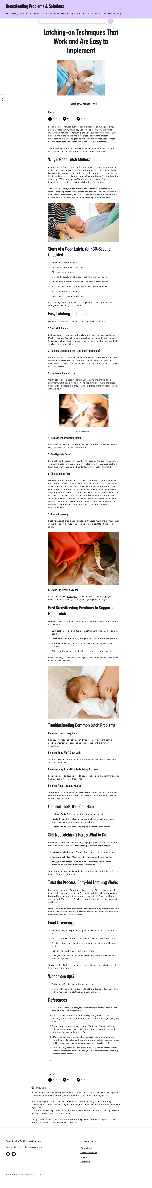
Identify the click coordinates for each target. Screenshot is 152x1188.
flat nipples (72, 596)
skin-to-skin (92, 340)
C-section (93, 643)
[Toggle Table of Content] (93, 104)
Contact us (85, 1161)
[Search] (110, 21)
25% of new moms (67, 179)
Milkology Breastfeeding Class (66, 988)
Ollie (39, 1174)
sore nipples (99, 814)
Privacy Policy (86, 1148)
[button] (2, 99)
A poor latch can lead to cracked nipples (98, 173)
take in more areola (90, 480)
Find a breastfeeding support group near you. (73, 984)
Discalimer (85, 1157)
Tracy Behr (41, 1087)
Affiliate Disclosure (88, 1152)
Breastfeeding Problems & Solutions (35, 6)
